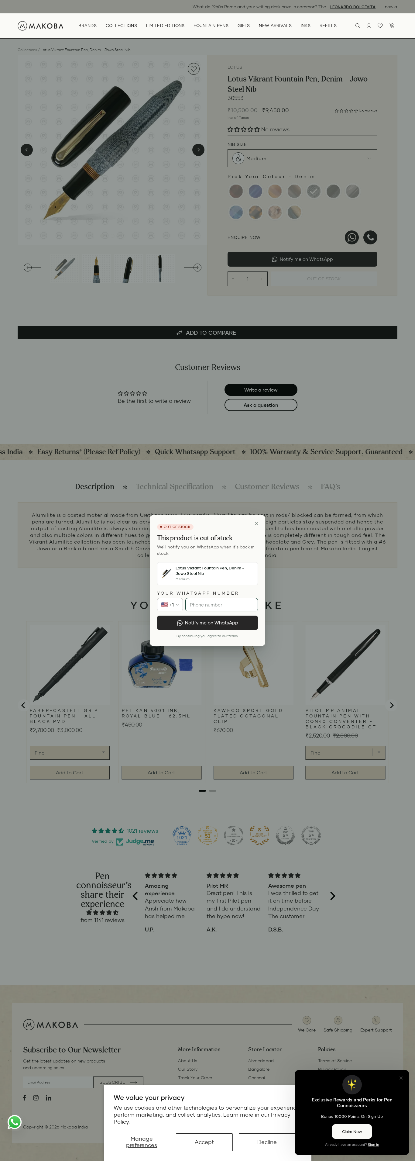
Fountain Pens (211, 25)
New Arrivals (275, 25)
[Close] (257, 523)
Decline (267, 1142)
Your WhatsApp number (198, 593)
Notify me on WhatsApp (211, 623)
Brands (87, 25)
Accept (204, 1142)
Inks (305, 25)
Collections (121, 25)
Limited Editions (165, 25)
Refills (328, 25)
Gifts (244, 25)
